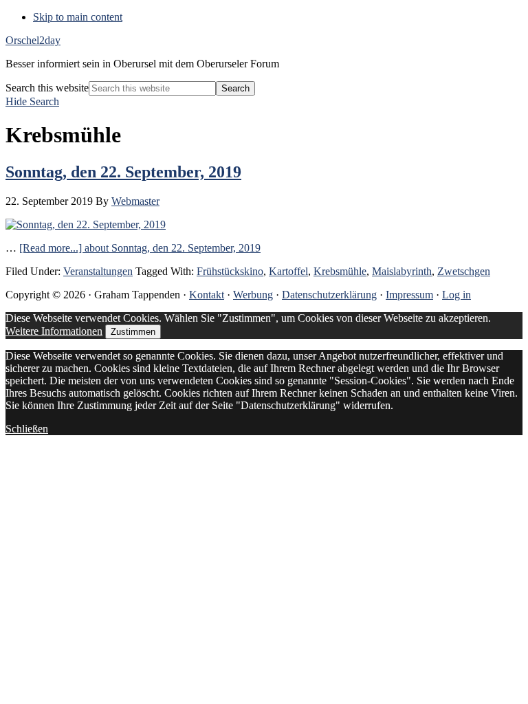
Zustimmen (133, 332)
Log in (456, 294)
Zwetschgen (463, 271)
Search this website (47, 88)
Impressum (409, 294)
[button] (32, 101)
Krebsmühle (340, 271)
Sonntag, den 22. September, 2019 (123, 172)
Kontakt (206, 294)
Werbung (253, 294)
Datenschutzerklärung (329, 294)
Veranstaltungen (98, 271)
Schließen (27, 428)
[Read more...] (140, 248)
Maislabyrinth (402, 271)
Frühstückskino (230, 271)
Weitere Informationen (54, 331)
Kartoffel (288, 271)
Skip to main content (77, 17)
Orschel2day (33, 40)
